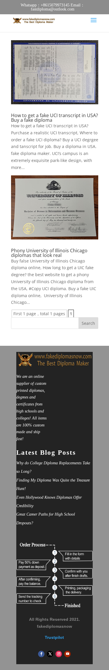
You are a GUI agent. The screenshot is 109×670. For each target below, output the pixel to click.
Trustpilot (54, 637)
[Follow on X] (50, 654)
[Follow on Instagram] (59, 654)
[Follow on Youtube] (67, 654)
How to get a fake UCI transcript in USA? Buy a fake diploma (54, 117)
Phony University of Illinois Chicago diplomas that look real (49, 252)
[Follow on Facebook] (41, 654)
